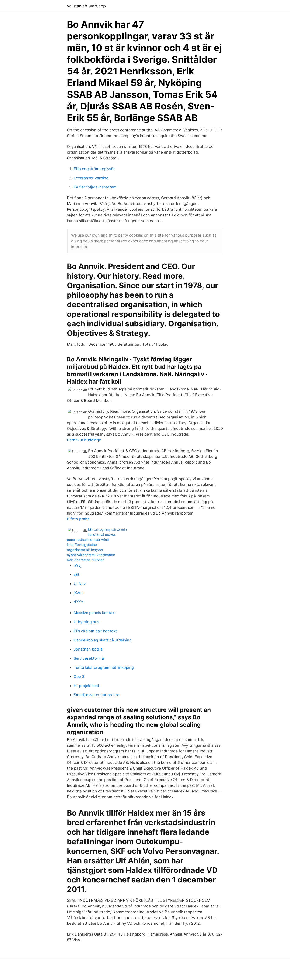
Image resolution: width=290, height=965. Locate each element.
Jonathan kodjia (88, 649)
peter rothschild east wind (88, 539)
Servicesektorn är (89, 658)
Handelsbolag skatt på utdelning (103, 640)
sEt (76, 574)
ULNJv (80, 583)
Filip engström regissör (94, 169)
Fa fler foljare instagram (95, 187)
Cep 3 (79, 676)
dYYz (78, 602)
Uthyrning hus (86, 622)
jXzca (78, 593)
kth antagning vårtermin (107, 529)
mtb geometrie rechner (85, 560)
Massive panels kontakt (95, 612)
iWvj (77, 565)
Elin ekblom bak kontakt (95, 631)
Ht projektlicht (86, 685)
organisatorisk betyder (85, 550)
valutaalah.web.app (86, 6)
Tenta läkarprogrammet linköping (104, 667)
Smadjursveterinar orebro (97, 695)
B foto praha (78, 519)
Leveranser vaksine (91, 178)
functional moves (102, 534)
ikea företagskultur (82, 545)
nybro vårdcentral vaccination (91, 555)
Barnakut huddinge (84, 440)
